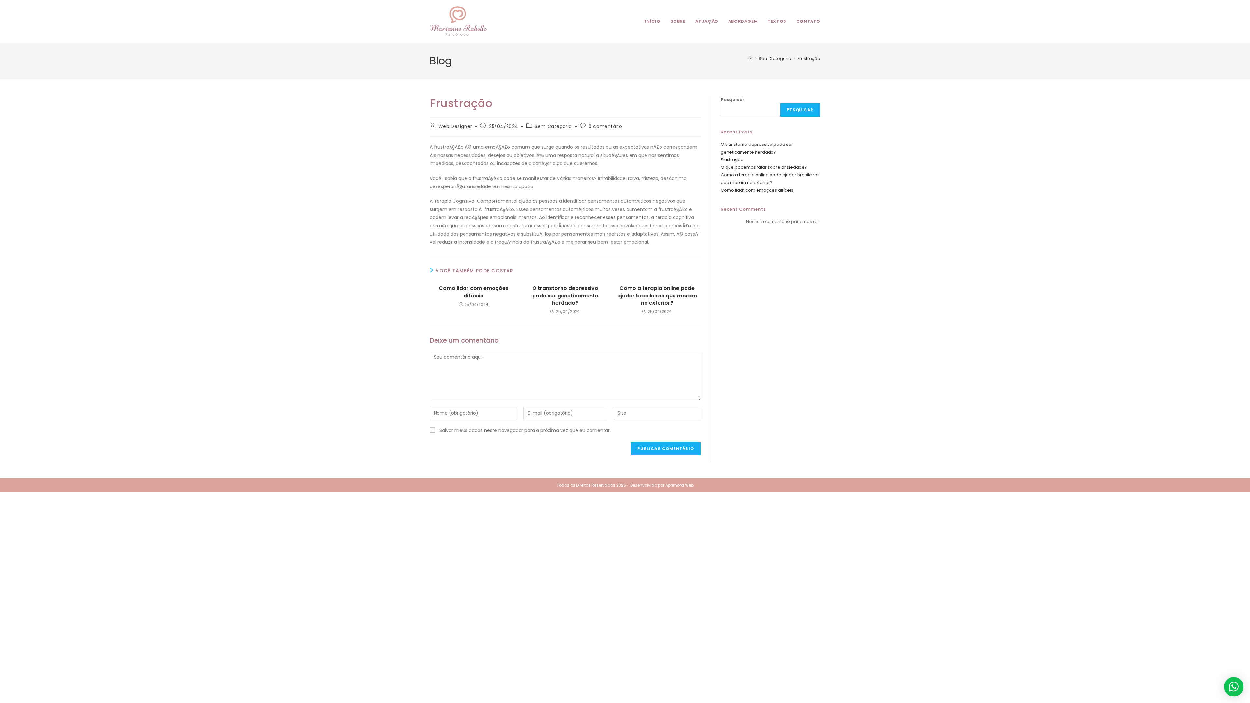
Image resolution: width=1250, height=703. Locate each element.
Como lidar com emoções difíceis (473, 292)
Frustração (809, 58)
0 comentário (605, 126)
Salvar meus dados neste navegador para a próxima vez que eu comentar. (525, 430)
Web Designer (455, 126)
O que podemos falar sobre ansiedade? (764, 167)
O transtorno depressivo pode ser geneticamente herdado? (565, 296)
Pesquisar (732, 99)
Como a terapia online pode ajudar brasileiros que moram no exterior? (657, 296)
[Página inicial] (750, 58)
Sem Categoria (553, 126)
